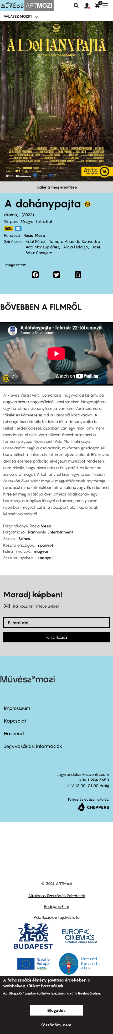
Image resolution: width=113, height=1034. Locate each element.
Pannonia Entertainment (50, 532)
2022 (28, 214)
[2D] (19, 228)
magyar (41, 551)
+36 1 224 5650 (94, 779)
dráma (10, 214)
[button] (89, 5)
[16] (87, 205)
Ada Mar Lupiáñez (42, 246)
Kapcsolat (15, 721)
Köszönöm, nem (55, 1024)
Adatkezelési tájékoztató (57, 917)
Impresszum (17, 708)
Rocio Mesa (34, 235)
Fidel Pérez (35, 241)
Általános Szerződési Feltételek (56, 895)
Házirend (14, 733)
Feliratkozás (56, 637)
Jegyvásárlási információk (33, 746)
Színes (24, 538)
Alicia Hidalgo (75, 246)
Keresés (76, 5)
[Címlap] (27, 5)
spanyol (45, 545)
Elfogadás (56, 1010)
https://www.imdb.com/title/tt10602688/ (8, 228)
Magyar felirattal (36, 221)
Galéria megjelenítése (56, 187)
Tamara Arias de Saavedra (74, 241)
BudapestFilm (56, 906)
